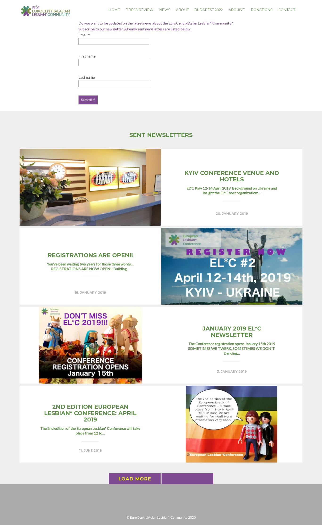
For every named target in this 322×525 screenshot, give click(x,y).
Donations (262, 10)
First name (86, 56)
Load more (134, 479)
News (164, 10)
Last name (86, 77)
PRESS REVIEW (139, 10)
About (182, 10)
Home (114, 10)
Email (84, 35)
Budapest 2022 (208, 10)
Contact (286, 10)
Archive (237, 10)
